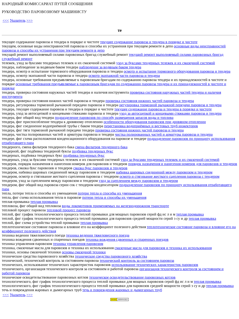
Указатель (17, 20)
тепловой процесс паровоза (69, 210)
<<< (6, 20)
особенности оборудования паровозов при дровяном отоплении (155, 122)
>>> (29, 20)
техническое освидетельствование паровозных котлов (132, 277)
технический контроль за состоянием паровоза (137, 260)
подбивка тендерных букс (92, 151)
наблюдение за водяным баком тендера (110, 67)
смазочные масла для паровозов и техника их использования (163, 248)
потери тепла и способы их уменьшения (110, 193)
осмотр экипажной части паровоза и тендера (124, 76)
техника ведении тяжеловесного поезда (97, 235)
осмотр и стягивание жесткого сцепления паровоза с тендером (169, 176)
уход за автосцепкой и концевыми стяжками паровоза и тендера (170, 113)
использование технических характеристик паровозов (155, 265)
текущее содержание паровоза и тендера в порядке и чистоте (148, 42)
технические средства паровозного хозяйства (111, 256)
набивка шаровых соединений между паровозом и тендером (164, 172)
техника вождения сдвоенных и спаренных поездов (127, 239)
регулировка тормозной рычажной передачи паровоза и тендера (170, 105)
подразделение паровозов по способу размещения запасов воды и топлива (114, 118)
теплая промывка (44, 202)
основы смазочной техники (84, 252)
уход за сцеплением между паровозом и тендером (138, 181)
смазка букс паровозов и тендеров (100, 168)
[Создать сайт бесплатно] (119, 300)
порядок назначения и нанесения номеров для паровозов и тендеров (182, 164)
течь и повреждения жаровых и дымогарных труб (122, 290)
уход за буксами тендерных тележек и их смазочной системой (165, 63)
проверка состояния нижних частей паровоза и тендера (149, 101)
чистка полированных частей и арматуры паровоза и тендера (164, 134)
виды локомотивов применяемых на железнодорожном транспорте (115, 206)
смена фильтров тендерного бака (101, 147)
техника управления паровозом (78, 244)
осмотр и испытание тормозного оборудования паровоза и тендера (177, 71)
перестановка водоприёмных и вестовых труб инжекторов (151, 126)
